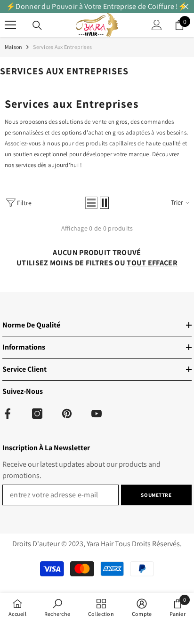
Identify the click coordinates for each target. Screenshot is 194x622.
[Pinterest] (67, 413)
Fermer (185, 6)
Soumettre (156, 495)
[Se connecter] (157, 25)
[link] (57, 607)
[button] (91, 203)
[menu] (10, 25)
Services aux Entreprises (62, 46)
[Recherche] (37, 25)
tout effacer (152, 263)
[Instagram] (37, 413)
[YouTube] (96, 413)
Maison (13, 46)
